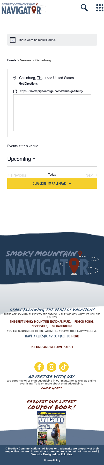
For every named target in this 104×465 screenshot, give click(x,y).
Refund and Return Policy (52, 347)
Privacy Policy (52, 460)
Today (52, 174)
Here (75, 336)
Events (11, 60)
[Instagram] (51, 367)
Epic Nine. (67, 454)
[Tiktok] (64, 367)
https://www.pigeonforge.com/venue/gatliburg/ (51, 91)
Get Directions (28, 83)
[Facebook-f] (39, 367)
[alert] (52, 40)
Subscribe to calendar (49, 184)
